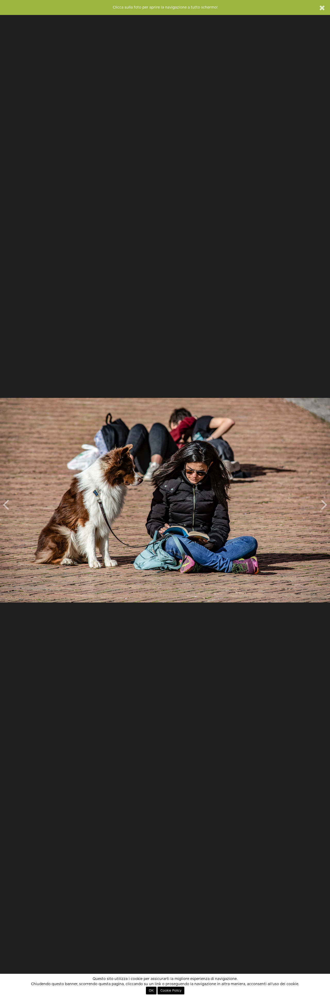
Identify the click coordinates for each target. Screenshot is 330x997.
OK (151, 990)
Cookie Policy (171, 990)
